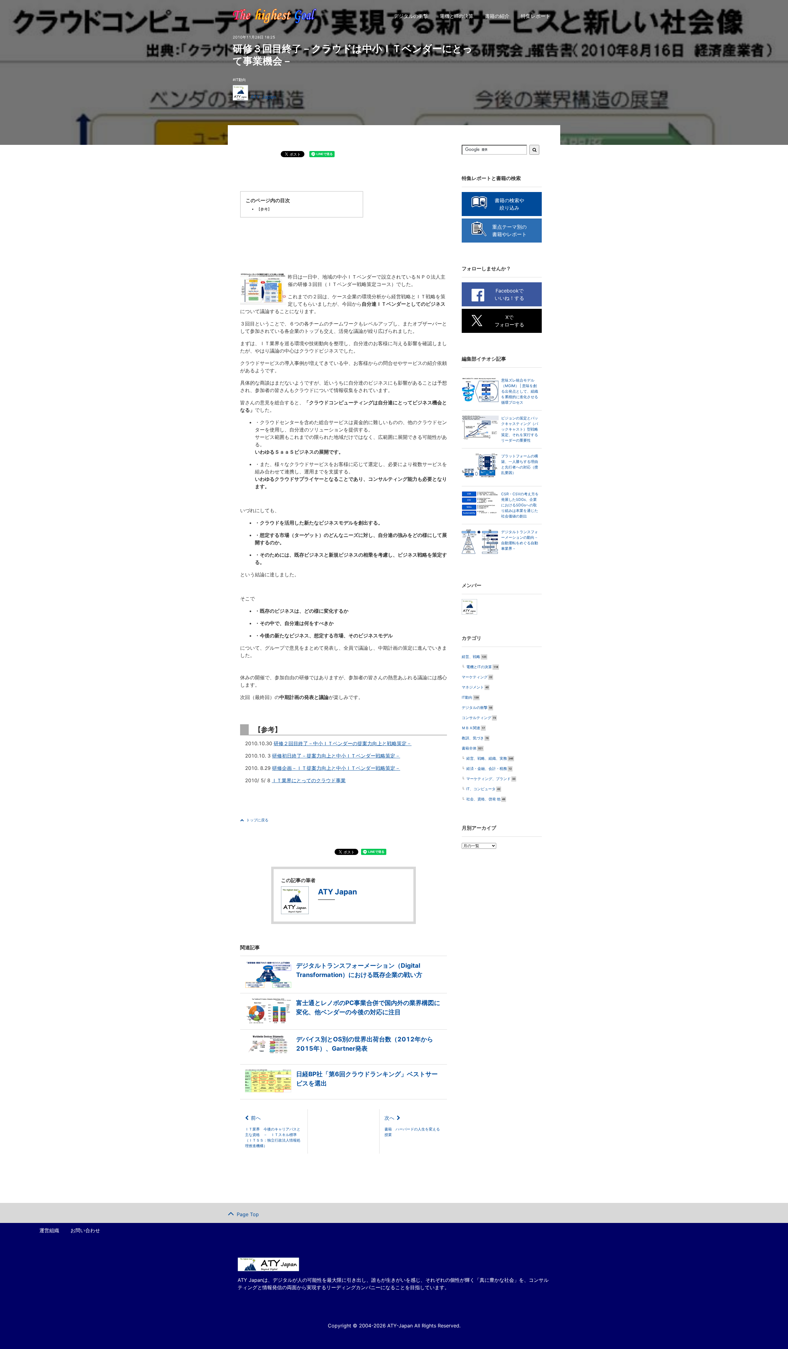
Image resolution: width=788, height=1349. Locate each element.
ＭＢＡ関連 (471, 728)
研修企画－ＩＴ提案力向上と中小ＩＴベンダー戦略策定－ (336, 768)
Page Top (248, 1214)
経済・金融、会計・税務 (486, 768)
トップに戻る (257, 820)
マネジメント (473, 687)
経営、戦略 (471, 656)
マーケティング (475, 677)
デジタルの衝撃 (411, 16)
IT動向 (240, 79)
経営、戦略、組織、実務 (486, 758)
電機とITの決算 (456, 16)
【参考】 (264, 209)
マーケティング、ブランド (488, 778)
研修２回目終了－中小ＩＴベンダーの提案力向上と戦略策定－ (343, 743)
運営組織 (49, 1230)
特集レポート (535, 16)
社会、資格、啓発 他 (483, 799)
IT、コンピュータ (481, 789)
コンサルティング (476, 717)
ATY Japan (263, 97)
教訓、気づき (473, 738)
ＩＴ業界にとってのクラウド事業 (309, 780)
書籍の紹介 (497, 16)
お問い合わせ (85, 1230)
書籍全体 (469, 748)
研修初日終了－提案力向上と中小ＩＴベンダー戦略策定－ (336, 756)
